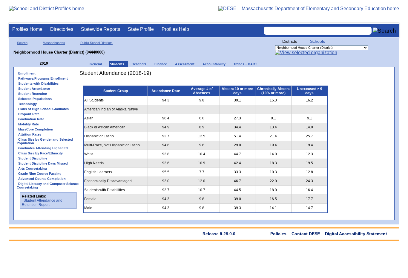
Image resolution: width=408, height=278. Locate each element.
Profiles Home (27, 29)
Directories (61, 29)
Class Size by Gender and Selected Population (45, 141)
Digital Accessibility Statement (356, 233)
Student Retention (32, 93)
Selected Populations (35, 99)
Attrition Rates (29, 134)
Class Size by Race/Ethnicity (40, 153)
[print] (294, 75)
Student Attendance (34, 88)
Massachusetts (54, 43)
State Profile (141, 29)
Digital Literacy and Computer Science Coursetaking (48, 185)
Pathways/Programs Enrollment (43, 78)
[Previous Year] (35, 63)
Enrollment (27, 73)
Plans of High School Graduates (43, 109)
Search (22, 43)
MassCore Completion (35, 129)
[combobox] (318, 31)
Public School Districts (96, 43)
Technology (27, 104)
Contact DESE (306, 233)
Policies (278, 233)
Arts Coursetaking (32, 168)
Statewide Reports (100, 29)
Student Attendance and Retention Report (42, 202)
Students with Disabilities (38, 83)
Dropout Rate (28, 114)
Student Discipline (32, 158)
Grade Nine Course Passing (40, 173)
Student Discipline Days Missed (43, 163)
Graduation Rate (31, 119)
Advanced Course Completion (42, 178)
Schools (317, 41)
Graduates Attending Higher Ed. (43, 148)
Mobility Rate (28, 124)
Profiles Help (175, 29)
